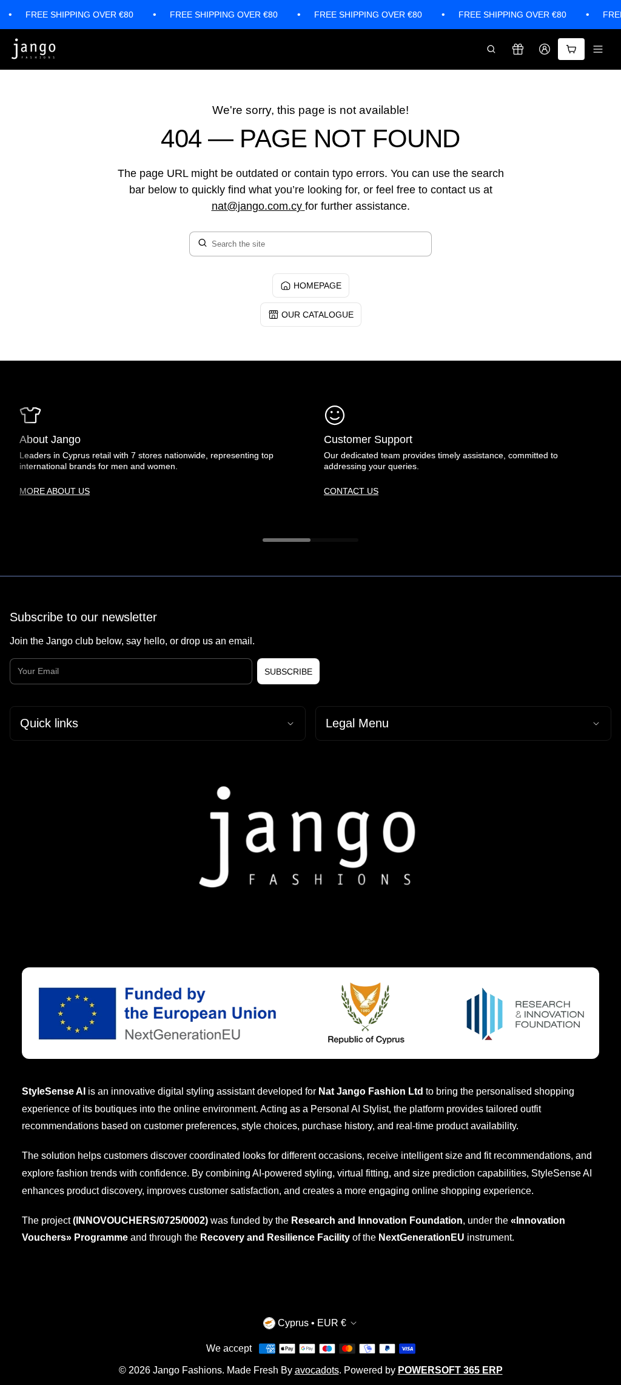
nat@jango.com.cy (257, 206)
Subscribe (288, 671)
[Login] (544, 49)
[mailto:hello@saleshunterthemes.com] (303, 206)
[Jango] (34, 49)
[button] (491, 49)
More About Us (54, 491)
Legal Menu (357, 723)
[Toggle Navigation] (598, 49)
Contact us (351, 491)
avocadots (317, 1370)
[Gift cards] (518, 49)
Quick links (49, 723)
